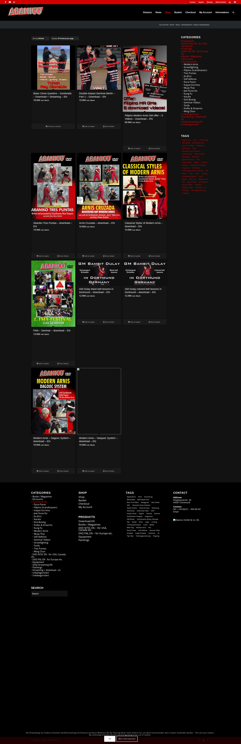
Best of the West (188, 145)
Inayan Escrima (192, 84)
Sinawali (198, 185)
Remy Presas (191, 182)
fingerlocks (186, 168)
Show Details (109, 126)
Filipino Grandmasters (195, 70)
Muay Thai (189, 87)
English (196, 162)
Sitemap (210, 2)
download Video (188, 159)
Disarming (185, 157)
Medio (184, 179)
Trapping (185, 193)
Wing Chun (189, 111)
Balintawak (186, 143)
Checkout (84, 503)
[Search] (233, 12)
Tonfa (187, 105)
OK (110, 738)
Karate (187, 96)
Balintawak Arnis (198, 143)
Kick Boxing (190, 99)
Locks (200, 176)
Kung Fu (188, 93)
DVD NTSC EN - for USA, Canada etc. (194, 45)
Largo (197, 173)
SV (205, 187)
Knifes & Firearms (193, 108)
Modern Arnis (191, 64)
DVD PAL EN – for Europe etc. (96, 533)
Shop (82, 497)
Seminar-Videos (192, 102)
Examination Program (198, 165)
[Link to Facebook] (6, 2)
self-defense (203, 182)
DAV (194, 148)
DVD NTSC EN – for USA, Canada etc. (93, 529)
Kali (207, 171)
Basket (82, 500)
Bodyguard (200, 145)
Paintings (187, 48)
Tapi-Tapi (185, 190)
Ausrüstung (203, 140)
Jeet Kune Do (190, 90)
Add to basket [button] (89, 126)
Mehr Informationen (127, 738)
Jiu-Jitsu (187, 76)
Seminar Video (187, 185)
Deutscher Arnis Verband (191, 151)
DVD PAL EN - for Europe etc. (194, 52)
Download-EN (189, 61)
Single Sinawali (187, 187)
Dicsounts (187, 59)
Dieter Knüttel (221, 2)
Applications (186, 140)
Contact (193, 2)
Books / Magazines (192, 56)
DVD (198, 159)
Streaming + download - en (194, 118)
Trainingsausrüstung (198, 190)
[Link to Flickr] (14, 2)
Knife (191, 173)
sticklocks (198, 187)
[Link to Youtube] (10, 2)
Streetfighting (191, 67)
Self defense (190, 79)
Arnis (195, 140)
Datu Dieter (186, 148)
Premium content (54, 126)
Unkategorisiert (190, 114)
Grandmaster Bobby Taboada (192, 171)
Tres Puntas (190, 73)
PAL (183, 182)
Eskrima (204, 162)
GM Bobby (196, 168)
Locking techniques (189, 176)
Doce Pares (190, 81)
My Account (85, 507)
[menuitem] (192, 2)
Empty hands (187, 162)
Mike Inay (192, 179)
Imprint (201, 2)
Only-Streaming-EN (192, 121)
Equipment (188, 41)
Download (195, 157)
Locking (204, 173)
